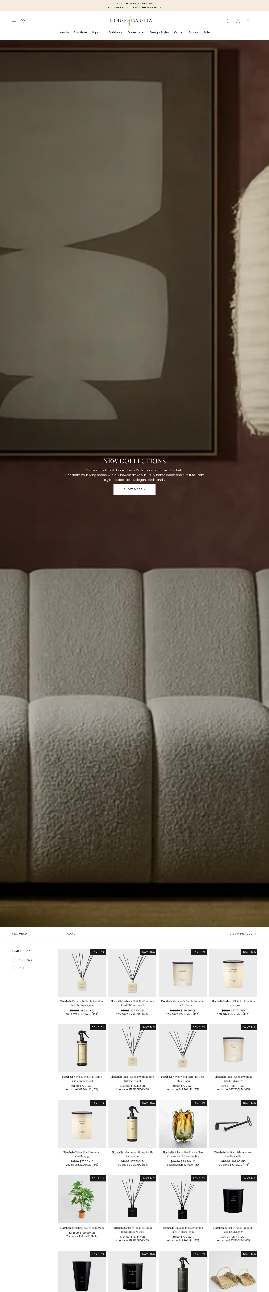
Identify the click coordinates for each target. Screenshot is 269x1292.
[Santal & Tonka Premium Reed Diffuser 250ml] (132, 1199)
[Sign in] (237, 21)
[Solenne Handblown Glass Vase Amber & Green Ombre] (183, 1124)
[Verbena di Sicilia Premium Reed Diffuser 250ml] (82, 973)
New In (64, 32)
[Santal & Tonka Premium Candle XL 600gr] (233, 1199)
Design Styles (159, 32)
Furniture (80, 32)
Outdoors (115, 32)
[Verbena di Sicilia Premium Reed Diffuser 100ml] (132, 973)
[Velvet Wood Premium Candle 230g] (82, 1124)
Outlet (179, 32)
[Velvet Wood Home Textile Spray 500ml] (132, 1124)
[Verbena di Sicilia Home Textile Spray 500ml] (82, 1048)
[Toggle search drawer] (227, 21)
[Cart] (248, 21)
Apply (71, 933)
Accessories (136, 32)
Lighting (97, 32)
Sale (207, 32)
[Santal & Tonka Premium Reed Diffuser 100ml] (183, 1199)
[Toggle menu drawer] (14, 21)
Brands (194, 32)
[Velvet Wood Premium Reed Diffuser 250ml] (132, 1048)
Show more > (134, 489)
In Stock (25, 960)
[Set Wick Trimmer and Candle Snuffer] (233, 1124)
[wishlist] (22, 21)
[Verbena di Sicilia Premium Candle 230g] (233, 973)
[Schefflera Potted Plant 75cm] (82, 1199)
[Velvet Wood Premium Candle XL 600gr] (233, 1048)
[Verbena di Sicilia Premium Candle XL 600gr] (183, 973)
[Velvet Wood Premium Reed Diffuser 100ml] (183, 1048)
